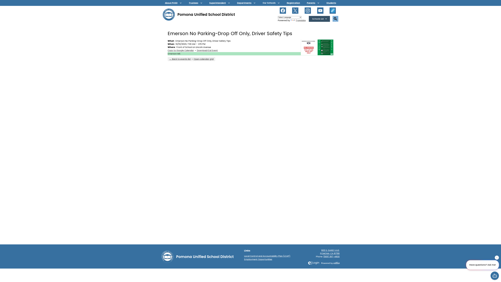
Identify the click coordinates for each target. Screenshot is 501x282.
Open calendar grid (204, 59)
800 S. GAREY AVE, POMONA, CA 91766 (330, 252)
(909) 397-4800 (331, 256)
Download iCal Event (207, 50)
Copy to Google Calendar (181, 50)
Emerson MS (174, 53)
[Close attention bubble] (497, 258)
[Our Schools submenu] (271, 3)
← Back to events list (180, 59)
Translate (301, 20)
